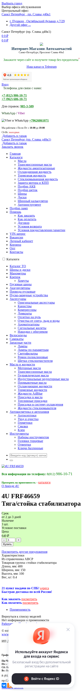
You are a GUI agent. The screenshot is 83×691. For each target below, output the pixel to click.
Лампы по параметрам (33, 350)
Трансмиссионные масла (35, 164)
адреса (44, 588)
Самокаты (17, 339)
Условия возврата (30, 226)
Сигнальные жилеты (32, 328)
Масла (22, 161)
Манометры (18, 273)
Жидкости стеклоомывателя (37, 408)
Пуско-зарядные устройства (29, 295)
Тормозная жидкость (32, 175)
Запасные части (20, 342)
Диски (22, 197)
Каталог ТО (18, 266)
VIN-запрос (18, 233)
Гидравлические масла (33, 375)
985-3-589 (27, 106)
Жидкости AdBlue (30, 393)
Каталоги (16, 157)
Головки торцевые (30, 441)
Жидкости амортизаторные (36, 168)
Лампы (22, 346)
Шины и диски (20, 269)
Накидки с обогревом (33, 331)
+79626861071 (39, 120)
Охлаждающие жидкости (35, 386)
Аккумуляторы (20, 288)
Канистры (25, 306)
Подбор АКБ (26, 186)
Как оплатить (27, 219)
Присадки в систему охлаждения (40, 404)
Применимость (20, 609)
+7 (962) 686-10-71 (14, 99)
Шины (22, 193)
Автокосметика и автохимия (29, 411)
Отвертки (24, 444)
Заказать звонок (12, 146)
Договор (23, 223)
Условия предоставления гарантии (41, 230)
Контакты (16, 252)
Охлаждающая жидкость (34, 172)
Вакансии (16, 237)
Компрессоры (27, 310)
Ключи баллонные (30, 448)
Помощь (15, 212)
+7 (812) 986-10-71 (14, 95)
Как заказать (26, 215)
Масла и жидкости (22, 364)
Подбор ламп (19, 208)
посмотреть (29, 599)
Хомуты (23, 280)
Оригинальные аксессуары (36, 302)
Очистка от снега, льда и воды (39, 320)
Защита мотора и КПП (33, 182)
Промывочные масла (32, 382)
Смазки (23, 426)
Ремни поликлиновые (33, 357)
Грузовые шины (21, 284)
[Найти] (11, 460)
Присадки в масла (30, 397)
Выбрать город (12, 3)
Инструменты (19, 433)
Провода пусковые (22, 291)
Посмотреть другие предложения (24, 551)
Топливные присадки (32, 401)
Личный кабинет (21, 241)
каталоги (44, 482)
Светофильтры (28, 353)
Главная (15, 153)
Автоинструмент (29, 204)
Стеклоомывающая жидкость (38, 179)
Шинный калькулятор (33, 201)
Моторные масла (29, 368)
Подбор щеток (27, 190)
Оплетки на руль (29, 317)
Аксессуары (18, 299)
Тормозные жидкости (32, 390)
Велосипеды (18, 335)
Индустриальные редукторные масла (43, 379)
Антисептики (27, 415)
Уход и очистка (28, 419)
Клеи (21, 430)
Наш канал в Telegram (42, 66)
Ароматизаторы (28, 324)
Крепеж (15, 277)
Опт (12, 248)
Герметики (25, 422)
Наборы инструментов (33, 437)
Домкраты (25, 313)
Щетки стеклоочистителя (35, 360)
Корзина (15, 244)
